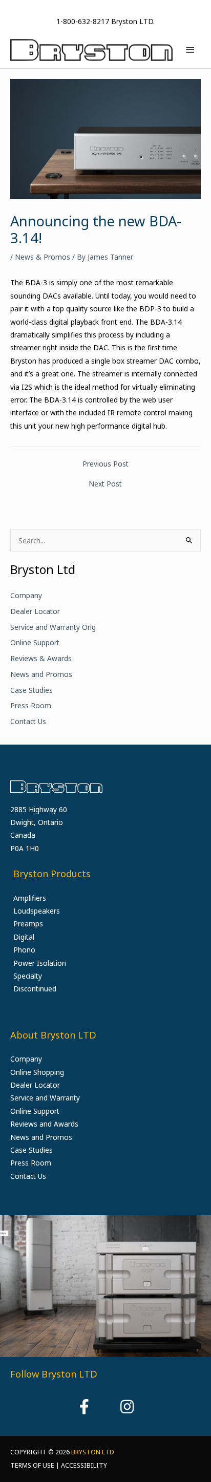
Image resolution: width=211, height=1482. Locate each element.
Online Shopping (37, 1072)
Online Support (34, 642)
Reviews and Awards (44, 1124)
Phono (24, 950)
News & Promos (42, 257)
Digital (23, 937)
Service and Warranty (45, 1098)
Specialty (27, 976)
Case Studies (31, 690)
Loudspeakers (36, 911)
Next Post (105, 484)
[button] (84, 1406)
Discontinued (34, 988)
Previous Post (105, 464)
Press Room (30, 705)
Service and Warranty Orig (53, 627)
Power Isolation (39, 963)
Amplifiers (29, 898)
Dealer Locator (35, 611)
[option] (105, 1286)
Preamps (28, 923)
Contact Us (28, 721)
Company (26, 595)
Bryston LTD (92, 1452)
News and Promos (41, 674)
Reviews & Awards (41, 658)
